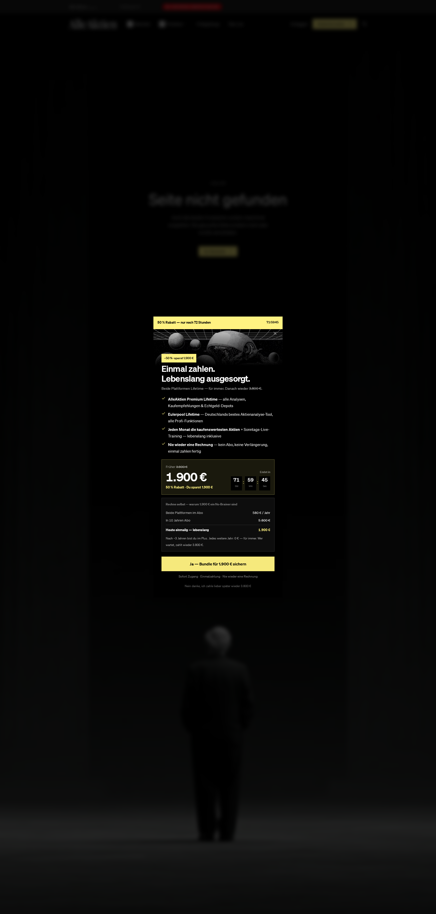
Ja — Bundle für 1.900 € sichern (218, 563)
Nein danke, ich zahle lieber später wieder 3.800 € (218, 586)
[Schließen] (275, 333)
